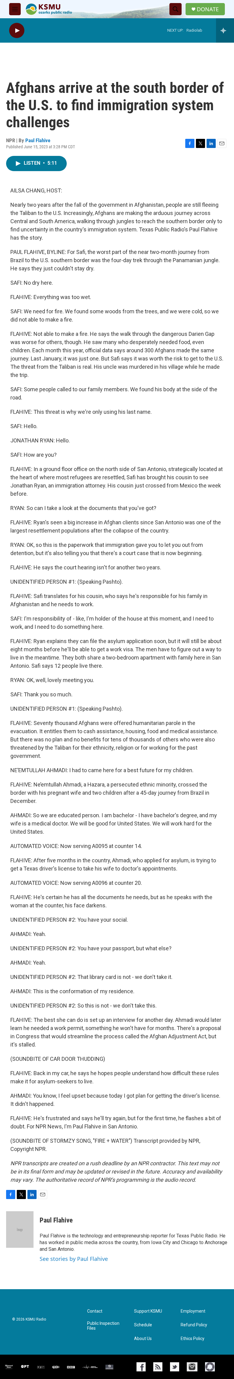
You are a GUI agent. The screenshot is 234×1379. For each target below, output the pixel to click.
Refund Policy (194, 1325)
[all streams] (225, 30)
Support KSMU (148, 1311)
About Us (143, 1338)
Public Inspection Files (103, 1326)
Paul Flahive (37, 140)
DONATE (208, 9)
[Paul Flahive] (20, 1229)
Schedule (143, 1325)
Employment (193, 1311)
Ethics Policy (192, 1338)
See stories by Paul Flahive (74, 1258)
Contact (94, 1311)
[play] (17, 30)
